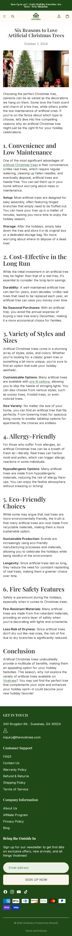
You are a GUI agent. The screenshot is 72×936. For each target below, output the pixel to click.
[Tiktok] (25, 891)
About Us (10, 808)
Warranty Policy (14, 769)
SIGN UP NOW (36, 880)
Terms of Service (15, 789)
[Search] (12, 16)
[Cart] (67, 16)
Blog (6, 828)
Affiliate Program (15, 815)
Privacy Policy (13, 821)
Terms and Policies (36, 930)
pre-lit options (39, 381)
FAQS (7, 756)
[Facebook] (5, 891)
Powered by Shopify (46, 923)
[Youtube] (19, 891)
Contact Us (11, 763)
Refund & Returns (16, 776)
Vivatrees (10, 680)
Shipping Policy (14, 782)
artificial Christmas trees (20, 165)
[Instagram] (12, 891)
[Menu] (4, 16)
